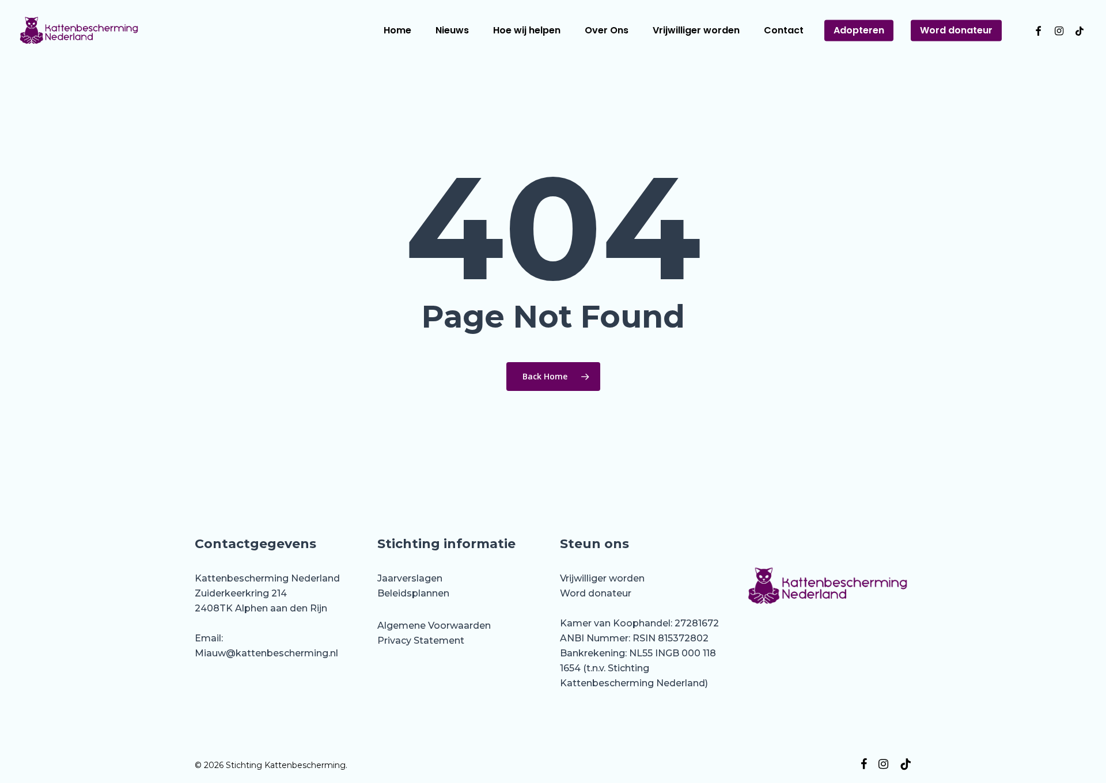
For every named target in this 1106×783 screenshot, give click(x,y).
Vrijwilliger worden (602, 578)
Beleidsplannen (413, 593)
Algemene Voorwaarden (434, 625)
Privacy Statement (420, 640)
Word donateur (595, 593)
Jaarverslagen (409, 578)
